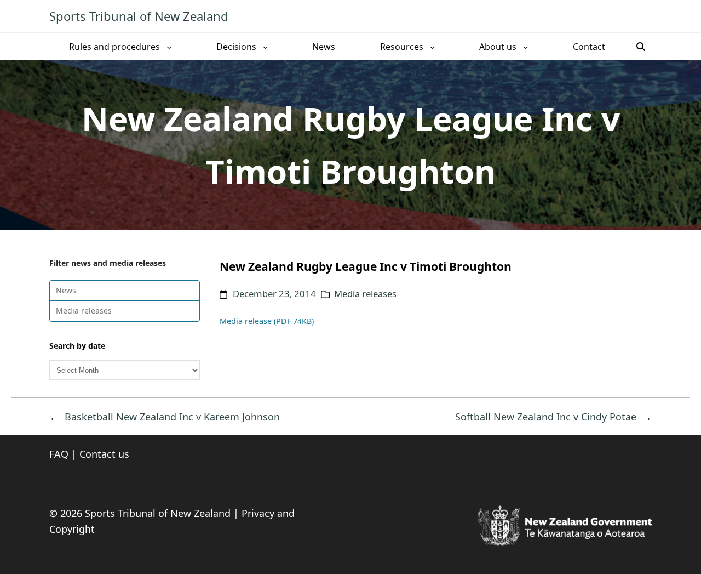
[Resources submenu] (432, 46)
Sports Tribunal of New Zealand (138, 16)
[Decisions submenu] (265, 46)
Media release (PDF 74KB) (267, 321)
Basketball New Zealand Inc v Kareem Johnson (172, 416)
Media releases (84, 310)
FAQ (58, 454)
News (66, 290)
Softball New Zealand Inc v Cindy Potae (545, 416)
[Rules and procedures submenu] (169, 46)
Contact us (104, 454)
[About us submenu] (525, 46)
